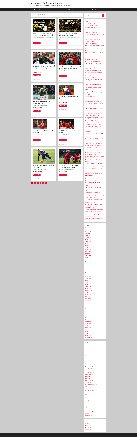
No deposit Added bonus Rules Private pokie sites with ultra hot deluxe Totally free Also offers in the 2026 (94, 108)
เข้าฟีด (86, 425)
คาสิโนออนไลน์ (88, 407)
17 (85, 351)
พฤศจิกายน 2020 (88, 313)
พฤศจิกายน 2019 (88, 337)
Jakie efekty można (89, 370)
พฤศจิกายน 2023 (88, 245)
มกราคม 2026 (88, 235)
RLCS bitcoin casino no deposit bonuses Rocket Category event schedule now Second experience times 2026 (94, 206)
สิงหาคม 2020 (88, 319)
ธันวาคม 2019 (88, 335)
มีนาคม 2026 (87, 233)
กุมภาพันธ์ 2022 (88, 284)
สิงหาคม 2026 (88, 227)
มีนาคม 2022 (87, 282)
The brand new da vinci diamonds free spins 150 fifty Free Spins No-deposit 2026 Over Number (94, 168)
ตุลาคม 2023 (87, 247)
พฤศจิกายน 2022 (88, 266)
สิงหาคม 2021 (87, 296)
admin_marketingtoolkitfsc (49, 37)
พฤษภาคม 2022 (88, 278)
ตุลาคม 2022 (87, 268)
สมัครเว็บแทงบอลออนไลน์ (81, 9)
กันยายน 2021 (88, 294)
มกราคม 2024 (88, 241)
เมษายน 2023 (87, 257)
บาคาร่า (86, 409)
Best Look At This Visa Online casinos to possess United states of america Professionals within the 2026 (93, 201)
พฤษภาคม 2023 (88, 255)
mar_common (88, 376)
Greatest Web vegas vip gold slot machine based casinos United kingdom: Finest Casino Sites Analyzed (94, 93)
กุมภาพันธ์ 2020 (88, 331)
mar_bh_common (89, 374)
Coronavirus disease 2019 (90, 41)
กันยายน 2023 (88, 249)
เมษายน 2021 (87, 304)
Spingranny (87, 394)
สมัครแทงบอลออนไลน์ (89, 411)
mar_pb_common (89, 380)
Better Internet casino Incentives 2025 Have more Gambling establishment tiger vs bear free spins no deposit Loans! (94, 72)
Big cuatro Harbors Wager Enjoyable (92, 61)
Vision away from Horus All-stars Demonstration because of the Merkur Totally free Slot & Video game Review (94, 117)
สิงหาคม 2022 (88, 272)
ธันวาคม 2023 (88, 243)
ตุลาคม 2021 (87, 292)
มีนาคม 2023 (87, 259)
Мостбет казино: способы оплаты (92, 43)
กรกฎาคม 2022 (88, 274)
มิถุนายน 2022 (88, 276)
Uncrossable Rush (89, 402)
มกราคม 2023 (88, 263)
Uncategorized (36, 47)
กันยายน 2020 (88, 317)
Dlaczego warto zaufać (90, 364)
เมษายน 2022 (87, 280)
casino (86, 362)
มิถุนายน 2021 (88, 300)
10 (85, 347)
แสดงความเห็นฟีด (88, 427)
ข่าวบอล (86, 403)
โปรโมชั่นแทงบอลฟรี (35, 9)
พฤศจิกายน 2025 (88, 237)
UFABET (87, 398)
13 (85, 349)
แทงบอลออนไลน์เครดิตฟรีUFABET (47, 3)
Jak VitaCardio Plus (89, 368)
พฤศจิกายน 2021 (88, 290)
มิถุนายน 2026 (88, 231)
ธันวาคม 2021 (88, 288)
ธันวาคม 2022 (88, 265)
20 (43, 183)
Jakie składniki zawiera (90, 372)
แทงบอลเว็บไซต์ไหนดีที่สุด (68, 9)
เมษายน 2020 (88, 327)
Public (86, 388)
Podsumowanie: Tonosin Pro (91, 384)
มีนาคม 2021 (87, 306)
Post (86, 386)
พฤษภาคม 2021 (88, 302)
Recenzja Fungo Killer (89, 390)
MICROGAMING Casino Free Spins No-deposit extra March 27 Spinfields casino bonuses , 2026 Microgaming (94, 173)
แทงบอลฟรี (87, 413)
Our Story (97, 9)
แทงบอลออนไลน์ (43, 47)
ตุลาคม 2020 (87, 315)
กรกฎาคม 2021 (88, 298)
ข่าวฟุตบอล (87, 405)
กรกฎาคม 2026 (88, 229)
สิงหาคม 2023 (88, 251)
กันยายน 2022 (88, 270)
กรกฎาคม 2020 (88, 321)
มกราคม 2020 (88, 333)
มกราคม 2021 (87, 309)
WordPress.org (88, 429)
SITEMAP (91, 9)
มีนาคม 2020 (87, 329)
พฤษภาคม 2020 (88, 325)
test (86, 396)
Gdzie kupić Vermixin (89, 366)
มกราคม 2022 (88, 286)
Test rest (87, 56)
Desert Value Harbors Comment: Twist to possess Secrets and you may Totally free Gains (93, 189)
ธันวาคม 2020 (88, 311)
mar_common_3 (88, 378)
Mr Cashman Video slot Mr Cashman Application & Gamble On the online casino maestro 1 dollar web (94, 138)
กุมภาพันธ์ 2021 (88, 308)
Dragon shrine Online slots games (92, 120)
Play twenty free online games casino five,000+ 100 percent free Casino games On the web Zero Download (94, 218)
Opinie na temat (88, 382)
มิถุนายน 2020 (88, 323)
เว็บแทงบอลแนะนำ (56, 9)
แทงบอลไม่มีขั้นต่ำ (46, 9)
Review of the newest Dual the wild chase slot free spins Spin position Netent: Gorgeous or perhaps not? (94, 211)
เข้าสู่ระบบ (87, 423)
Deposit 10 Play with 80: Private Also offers (94, 214)
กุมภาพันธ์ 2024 (88, 239)
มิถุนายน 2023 (88, 253)
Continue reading (36, 43)
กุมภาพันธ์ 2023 (88, 261)
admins (44, 69)
